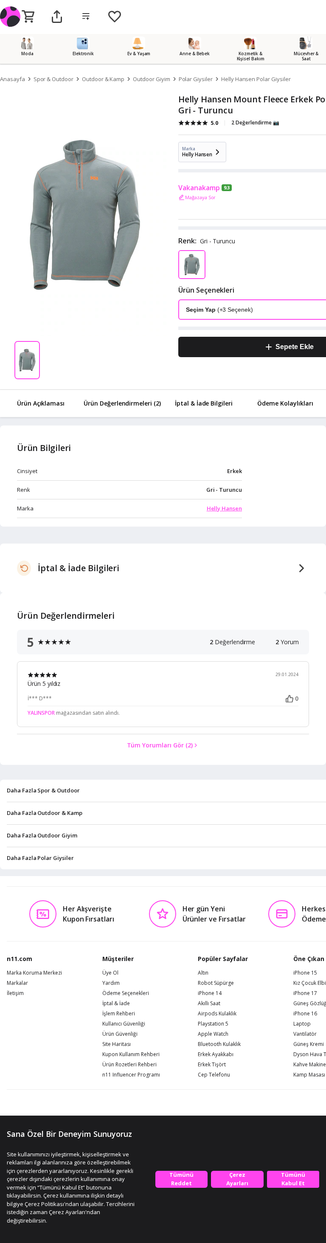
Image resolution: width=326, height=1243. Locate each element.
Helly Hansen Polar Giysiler (256, 79)
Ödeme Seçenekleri (125, 993)
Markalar (17, 983)
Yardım (111, 983)
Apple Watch (213, 1034)
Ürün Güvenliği (120, 1034)
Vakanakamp (199, 187)
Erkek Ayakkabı (215, 1054)
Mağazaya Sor (200, 197)
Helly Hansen (224, 508)
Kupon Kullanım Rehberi (131, 1054)
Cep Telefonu (214, 1074)
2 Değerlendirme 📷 (255, 122)
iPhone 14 (210, 993)
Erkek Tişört (212, 1064)
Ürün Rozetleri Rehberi (129, 1064)
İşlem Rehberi (118, 1013)
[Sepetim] (28, 17)
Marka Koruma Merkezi (34, 973)
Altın (203, 973)
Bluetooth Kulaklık (219, 1044)
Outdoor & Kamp (103, 79)
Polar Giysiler (196, 79)
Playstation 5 (213, 1023)
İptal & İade (116, 1003)
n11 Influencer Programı (131, 1074)
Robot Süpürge (216, 983)
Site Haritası (116, 1044)
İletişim (15, 993)
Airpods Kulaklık (217, 1013)
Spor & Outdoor (53, 79)
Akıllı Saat (209, 1003)
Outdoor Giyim (151, 79)
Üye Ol (110, 973)
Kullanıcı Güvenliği (123, 1023)
